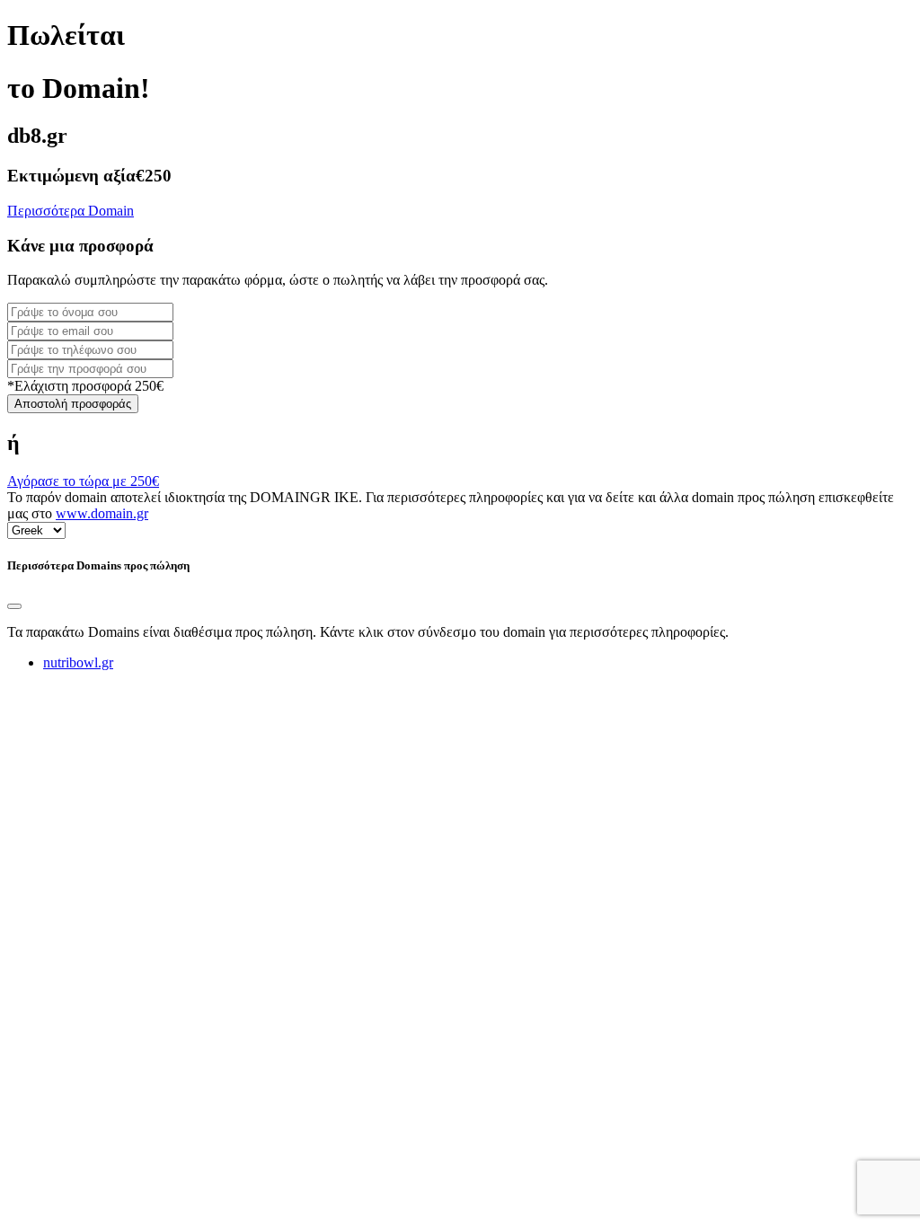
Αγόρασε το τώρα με (83, 481)
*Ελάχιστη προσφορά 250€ (85, 385)
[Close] (14, 606)
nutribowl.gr (78, 662)
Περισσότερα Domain (70, 210)
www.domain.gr (102, 513)
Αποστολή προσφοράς (72, 403)
